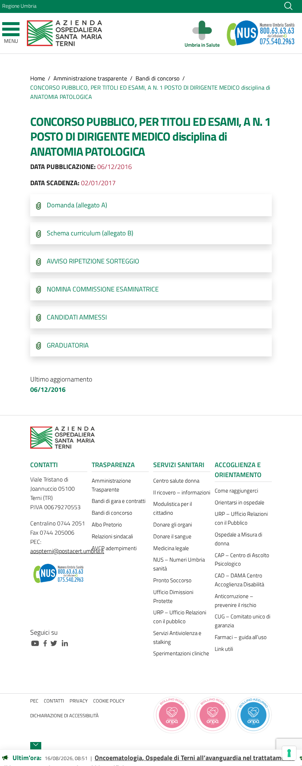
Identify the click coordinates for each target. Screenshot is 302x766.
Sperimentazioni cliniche (181, 653)
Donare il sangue (172, 536)
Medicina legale (171, 548)
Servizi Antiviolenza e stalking (177, 637)
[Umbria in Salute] (204, 33)
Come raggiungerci (236, 490)
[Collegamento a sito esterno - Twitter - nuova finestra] (55, 643)
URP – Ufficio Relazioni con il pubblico (179, 616)
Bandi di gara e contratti (118, 501)
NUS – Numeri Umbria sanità (179, 564)
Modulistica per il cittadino (172, 508)
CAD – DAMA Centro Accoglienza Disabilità (239, 580)
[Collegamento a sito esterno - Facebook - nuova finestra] (46, 643)
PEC (34, 700)
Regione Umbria (19, 6)
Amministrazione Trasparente (111, 485)
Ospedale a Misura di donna (238, 539)
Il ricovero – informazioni (181, 492)
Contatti (54, 700)
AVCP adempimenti (114, 548)
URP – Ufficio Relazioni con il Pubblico (241, 518)
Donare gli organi (172, 524)
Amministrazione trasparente (90, 78)
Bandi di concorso (157, 78)
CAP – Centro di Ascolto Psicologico (242, 559)
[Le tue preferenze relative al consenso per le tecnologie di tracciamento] (289, 753)
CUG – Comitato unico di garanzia (242, 620)
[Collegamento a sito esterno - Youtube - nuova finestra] (36, 643)
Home (37, 78)
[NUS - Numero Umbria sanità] (261, 33)
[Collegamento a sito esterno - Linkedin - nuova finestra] (67, 643)
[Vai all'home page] (64, 33)
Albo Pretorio (107, 524)
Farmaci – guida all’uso (241, 637)
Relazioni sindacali (112, 536)
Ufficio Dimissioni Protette (173, 596)
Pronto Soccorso (172, 580)
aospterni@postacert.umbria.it (67, 550)
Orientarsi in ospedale (239, 502)
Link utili (224, 649)
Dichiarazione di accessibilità (64, 715)
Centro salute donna (176, 480)
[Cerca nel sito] (288, 5)
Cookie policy (108, 700)
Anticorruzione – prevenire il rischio (235, 600)
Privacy (79, 700)
